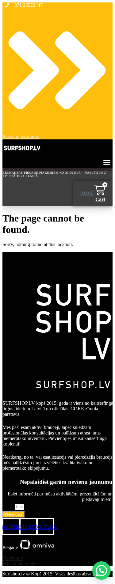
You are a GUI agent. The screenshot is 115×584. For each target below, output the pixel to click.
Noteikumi (12, 557)
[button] (107, 162)
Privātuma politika (20, 563)
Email (8, 506)
